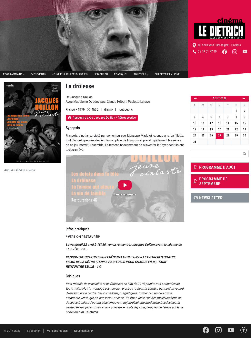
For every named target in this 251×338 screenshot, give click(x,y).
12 (211, 123)
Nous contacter (83, 331)
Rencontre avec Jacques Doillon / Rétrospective (102, 117)
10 (194, 123)
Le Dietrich (101, 74)
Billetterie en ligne (167, 74)
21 (227, 129)
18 (203, 129)
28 (227, 135)
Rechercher (244, 154)
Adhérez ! (140, 74)
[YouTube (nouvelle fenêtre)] (245, 51)
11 (203, 123)
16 (244, 123)
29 (236, 135)
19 (211, 129)
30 (244, 135)
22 (236, 129)
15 (236, 123)
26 (211, 135)
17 (194, 129)
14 (227, 123)
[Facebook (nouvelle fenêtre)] (224, 51)
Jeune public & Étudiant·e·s (70, 74)
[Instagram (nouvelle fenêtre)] (234, 51)
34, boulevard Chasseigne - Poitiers (219, 45)
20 (219, 129)
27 (219, 135)
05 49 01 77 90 (207, 51)
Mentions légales (57, 331)
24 (194, 135)
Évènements (38, 74)
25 (203, 135)
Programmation (13, 74)
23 (244, 129)
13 (219, 123)
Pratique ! (120, 74)
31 (194, 142)
